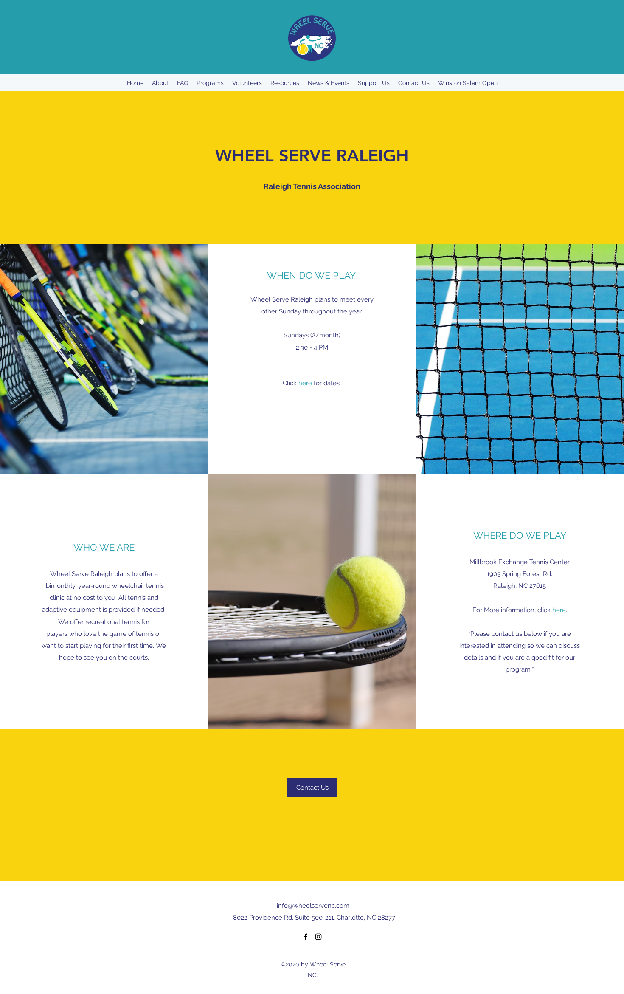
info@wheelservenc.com (313, 905)
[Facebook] (305, 936)
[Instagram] (318, 936)
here (305, 383)
